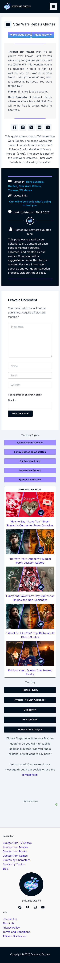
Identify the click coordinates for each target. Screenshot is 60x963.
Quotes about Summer (30, 442)
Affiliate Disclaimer (14, 936)
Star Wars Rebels (30, 186)
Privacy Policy (11, 927)
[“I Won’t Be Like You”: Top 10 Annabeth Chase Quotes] (30, 616)
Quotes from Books (15, 851)
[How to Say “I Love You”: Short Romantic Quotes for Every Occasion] (30, 504)
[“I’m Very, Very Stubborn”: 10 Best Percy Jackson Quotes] (30, 541)
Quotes (12, 186)
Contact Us (10, 919)
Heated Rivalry (30, 689)
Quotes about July (30, 461)
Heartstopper (30, 719)
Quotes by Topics (14, 864)
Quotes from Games (15, 855)
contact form (30, 774)
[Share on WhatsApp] (48, 127)
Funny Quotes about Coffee (30, 452)
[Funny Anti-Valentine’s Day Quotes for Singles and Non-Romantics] (30, 579)
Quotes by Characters (16, 860)
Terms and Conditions (16, 931)
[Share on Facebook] (14, 127)
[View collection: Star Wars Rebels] (8, 24)
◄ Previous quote (20, 34)
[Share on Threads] (31, 127)
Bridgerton (30, 709)
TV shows (25, 190)
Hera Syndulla (35, 181)
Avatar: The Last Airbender (30, 699)
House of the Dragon (30, 729)
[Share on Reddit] (39, 127)
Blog (5, 868)
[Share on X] (22, 127)
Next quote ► (43, 34)
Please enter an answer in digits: (25, 394)
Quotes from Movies (15, 847)
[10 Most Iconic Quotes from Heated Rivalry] (30, 653)
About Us (8, 923)
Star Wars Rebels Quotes (34, 24)
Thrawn (13, 190)
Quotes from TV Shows (17, 842)
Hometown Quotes (30, 470)
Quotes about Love (30, 479)
